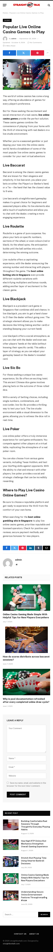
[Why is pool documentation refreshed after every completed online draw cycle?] (26, 682)
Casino (7, 20)
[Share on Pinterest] (37, 53)
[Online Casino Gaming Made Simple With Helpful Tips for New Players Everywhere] (26, 597)
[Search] (48, 5)
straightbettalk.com (11, 944)
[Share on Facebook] (9, 53)
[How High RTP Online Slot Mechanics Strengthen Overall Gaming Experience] (11, 844)
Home (5, 13)
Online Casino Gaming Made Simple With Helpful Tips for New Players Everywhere (35, 878)
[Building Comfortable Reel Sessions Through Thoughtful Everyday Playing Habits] (11, 824)
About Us (34, 934)
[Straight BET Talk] (26, 5)
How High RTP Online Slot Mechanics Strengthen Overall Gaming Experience (34, 844)
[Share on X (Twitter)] (23, 53)
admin (13, 39)
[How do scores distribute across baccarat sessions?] (26, 640)
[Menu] (5, 5)
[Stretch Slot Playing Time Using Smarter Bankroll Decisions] (11, 861)
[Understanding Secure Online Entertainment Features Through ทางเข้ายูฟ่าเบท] (11, 895)
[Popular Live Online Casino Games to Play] (26, 74)
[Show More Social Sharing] (47, 53)
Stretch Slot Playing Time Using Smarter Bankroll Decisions (33, 861)
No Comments (36, 43)
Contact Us (20, 934)
